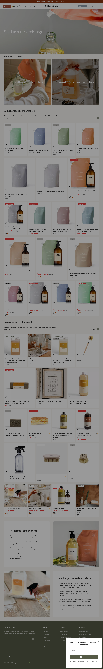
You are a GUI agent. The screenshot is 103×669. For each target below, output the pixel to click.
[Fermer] (98, 641)
